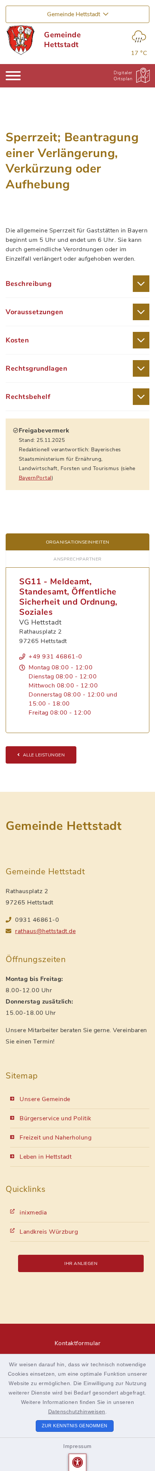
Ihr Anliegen (80, 1263)
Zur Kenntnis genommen (75, 1425)
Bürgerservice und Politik (55, 1118)
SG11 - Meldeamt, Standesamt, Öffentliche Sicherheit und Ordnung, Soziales (68, 597)
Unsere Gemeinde (45, 1099)
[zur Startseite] (20, 40)
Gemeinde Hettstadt (62, 40)
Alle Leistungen (44, 755)
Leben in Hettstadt (45, 1157)
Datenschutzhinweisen (76, 1411)
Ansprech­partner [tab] (77, 559)
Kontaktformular (78, 1343)
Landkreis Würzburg (49, 1232)
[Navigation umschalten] (13, 76)
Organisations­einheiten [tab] (77, 542)
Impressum (77, 1446)
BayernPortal (35, 477)
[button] (77, 1462)
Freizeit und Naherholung (55, 1137)
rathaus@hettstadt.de (45, 931)
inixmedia (33, 1212)
